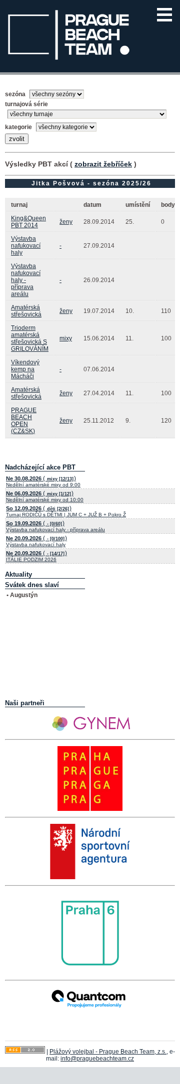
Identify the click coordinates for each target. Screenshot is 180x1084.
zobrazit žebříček (103, 164)
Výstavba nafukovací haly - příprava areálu (25, 280)
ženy (66, 221)
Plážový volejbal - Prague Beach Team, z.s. (108, 1051)
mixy (66, 338)
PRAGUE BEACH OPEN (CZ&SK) (23, 421)
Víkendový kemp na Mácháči (25, 369)
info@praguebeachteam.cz (97, 1058)
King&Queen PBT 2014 (28, 222)
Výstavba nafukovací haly (25, 245)
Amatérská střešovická (26, 311)
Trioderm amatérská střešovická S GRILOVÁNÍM (29, 338)
